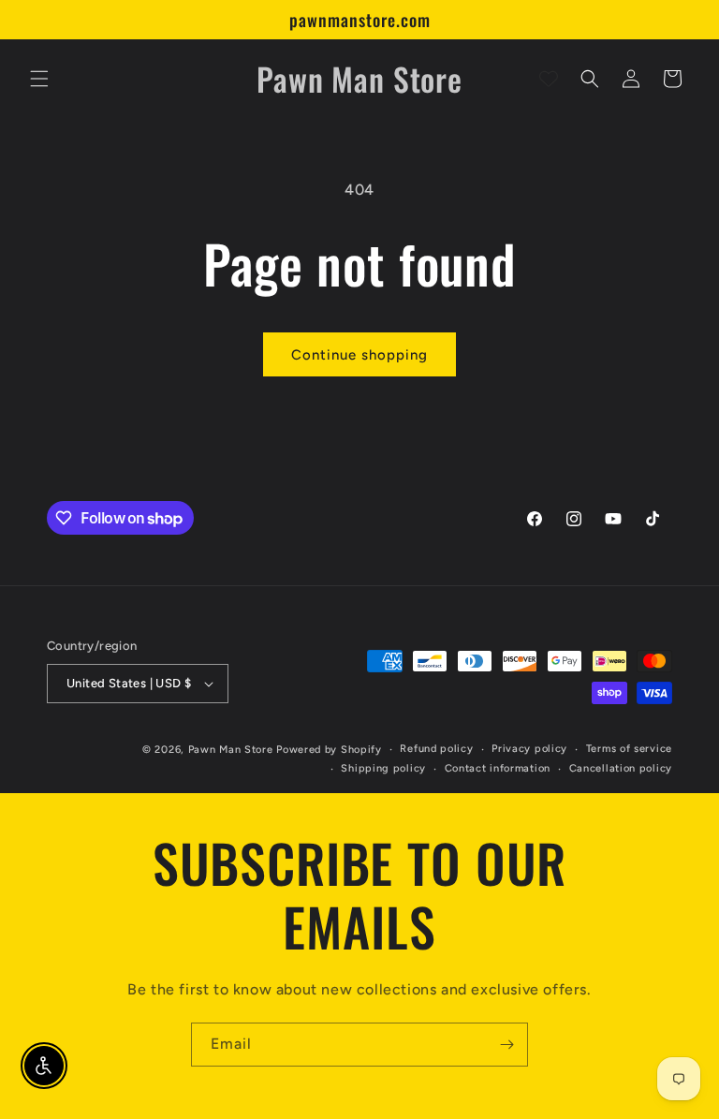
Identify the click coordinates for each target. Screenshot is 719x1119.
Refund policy (436, 749)
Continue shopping (359, 354)
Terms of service (629, 749)
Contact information (497, 768)
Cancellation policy (620, 768)
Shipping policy (383, 768)
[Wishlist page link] (548, 78)
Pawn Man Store (230, 750)
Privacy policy (529, 749)
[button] (39, 78)
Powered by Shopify (329, 750)
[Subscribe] (506, 1045)
